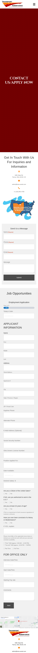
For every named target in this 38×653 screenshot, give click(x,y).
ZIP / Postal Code (9, 406)
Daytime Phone (9, 410)
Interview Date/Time (11, 560)
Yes (6, 493)
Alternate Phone (9, 420)
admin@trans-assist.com (19, 184)
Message (7, 262)
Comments (7, 590)
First (5, 342)
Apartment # (7, 381)
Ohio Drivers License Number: (14, 451)
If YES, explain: (9, 526)
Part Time (8, 548)
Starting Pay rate (9, 580)
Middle (5, 350)
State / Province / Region (11, 398)
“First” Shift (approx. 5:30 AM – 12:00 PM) (17, 543)
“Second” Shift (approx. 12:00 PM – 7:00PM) (18, 545)
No (11, 493)
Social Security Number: (12, 440)
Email (8, 252)
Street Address (8, 372)
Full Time (16, 548)
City (5, 389)
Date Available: (9, 471)
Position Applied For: (11, 461)
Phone (9, 242)
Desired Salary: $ (10, 481)
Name (8, 232)
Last (5, 359)
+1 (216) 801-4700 (19, 191)
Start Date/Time (9, 570)
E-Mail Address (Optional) (13, 430)
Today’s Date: (8, 311)
